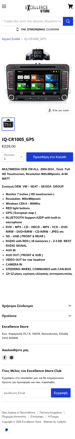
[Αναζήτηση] (68, 21)
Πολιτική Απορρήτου (51, 412)
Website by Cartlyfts (54, 421)
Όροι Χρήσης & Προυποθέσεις (18, 412)
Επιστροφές (37, 416)
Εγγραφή (61, 393)
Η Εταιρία (53, 416)
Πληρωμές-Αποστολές (14, 416)
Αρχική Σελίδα (11, 39)
